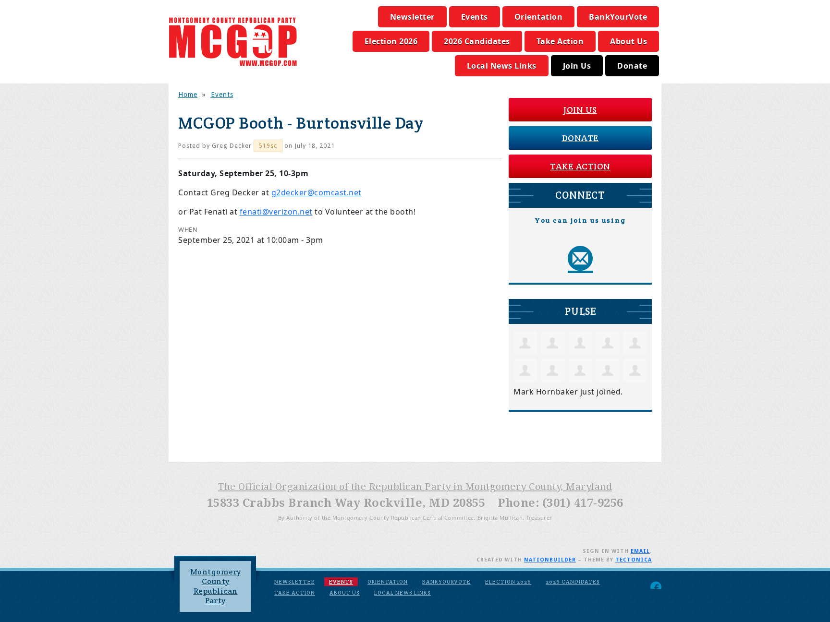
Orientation (538, 17)
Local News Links (502, 65)
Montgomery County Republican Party (215, 586)
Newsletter (412, 17)
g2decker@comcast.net (316, 192)
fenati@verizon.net (276, 211)
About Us (628, 41)
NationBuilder (550, 560)
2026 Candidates (477, 41)
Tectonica (633, 560)
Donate (632, 65)
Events (474, 17)
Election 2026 (391, 41)
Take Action (560, 41)
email (640, 551)
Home (187, 94)
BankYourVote (618, 17)
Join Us (577, 65)
